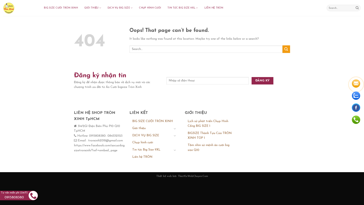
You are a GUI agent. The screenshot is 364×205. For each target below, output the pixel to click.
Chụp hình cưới (150, 8)
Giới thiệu (91, 8)
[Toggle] (174, 128)
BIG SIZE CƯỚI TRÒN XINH (61, 8)
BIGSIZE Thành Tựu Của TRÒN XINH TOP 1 (210, 136)
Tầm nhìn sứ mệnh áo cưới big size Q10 (208, 148)
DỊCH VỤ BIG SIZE (118, 8)
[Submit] (357, 8)
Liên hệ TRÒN (213, 8)
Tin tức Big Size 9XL (181, 8)
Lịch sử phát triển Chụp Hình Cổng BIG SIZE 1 (208, 124)
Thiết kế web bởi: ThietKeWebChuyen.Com (182, 176)
